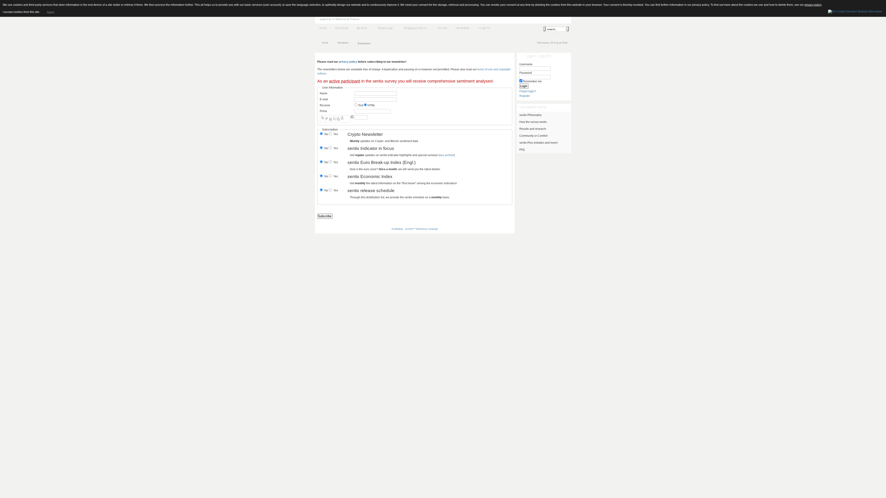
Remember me (532, 81)
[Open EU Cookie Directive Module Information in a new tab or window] (855, 10)
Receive (325, 105)
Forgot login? (527, 91)
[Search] (544, 29)
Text (360, 105)
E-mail (324, 99)
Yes (335, 134)
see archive (447, 155)
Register (524, 96)
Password (525, 72)
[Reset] (568, 29)
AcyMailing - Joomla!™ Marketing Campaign (415, 229)
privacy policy (348, 61)
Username (526, 64)
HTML (371, 105)
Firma (323, 111)
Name (323, 93)
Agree (50, 12)
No (326, 134)
